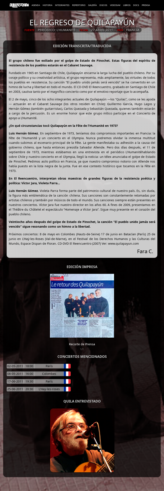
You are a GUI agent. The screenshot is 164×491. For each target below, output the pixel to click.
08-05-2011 (15, 374)
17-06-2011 (15, 381)
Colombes (49, 374)
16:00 (29, 374)
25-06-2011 (15, 389)
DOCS (136, 5)
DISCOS (103, 5)
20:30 (29, 389)
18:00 (29, 366)
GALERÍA (92, 5)
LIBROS (126, 5)
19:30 (29, 381)
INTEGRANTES (62, 5)
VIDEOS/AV (115, 5)
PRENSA (146, 5)
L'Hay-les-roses (49, 389)
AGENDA (36, 5)
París (49, 366)
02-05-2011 (15, 366)
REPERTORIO (78, 5)
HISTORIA (47, 5)
